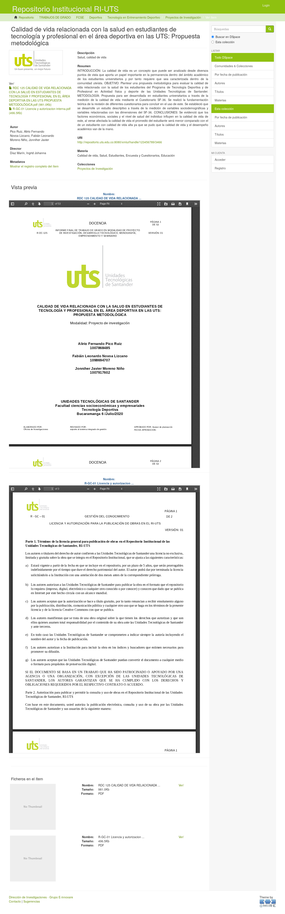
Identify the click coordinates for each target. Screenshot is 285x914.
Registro (220, 168)
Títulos (219, 91)
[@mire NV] (268, 903)
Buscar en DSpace (228, 37)
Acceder (220, 159)
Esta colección (225, 42)
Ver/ (181, 785)
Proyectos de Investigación (183, 17)
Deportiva (95, 17)
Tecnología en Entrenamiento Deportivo (133, 17)
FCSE (80, 17)
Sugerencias (31, 901)
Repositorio (26, 17)
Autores (220, 83)
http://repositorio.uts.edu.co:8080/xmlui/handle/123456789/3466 (119, 142)
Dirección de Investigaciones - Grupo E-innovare (41, 897)
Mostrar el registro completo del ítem (34, 166)
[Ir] (270, 29)
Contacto (15, 901)
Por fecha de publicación (231, 74)
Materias (220, 100)
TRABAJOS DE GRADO (55, 17)
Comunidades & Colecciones (234, 66)
